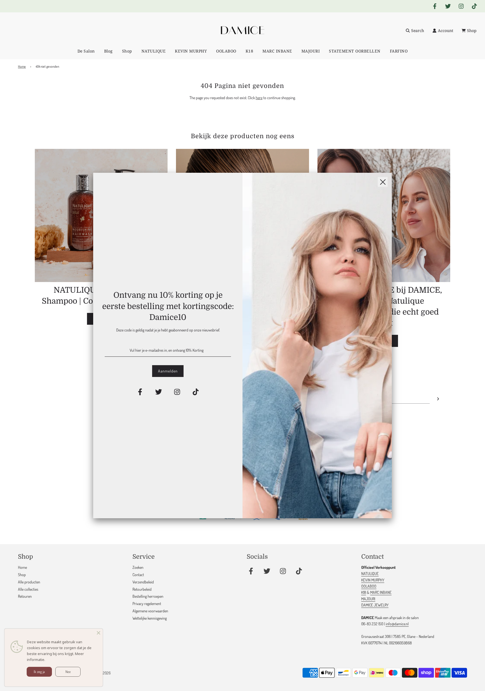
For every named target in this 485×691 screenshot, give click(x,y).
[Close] (98, 633)
